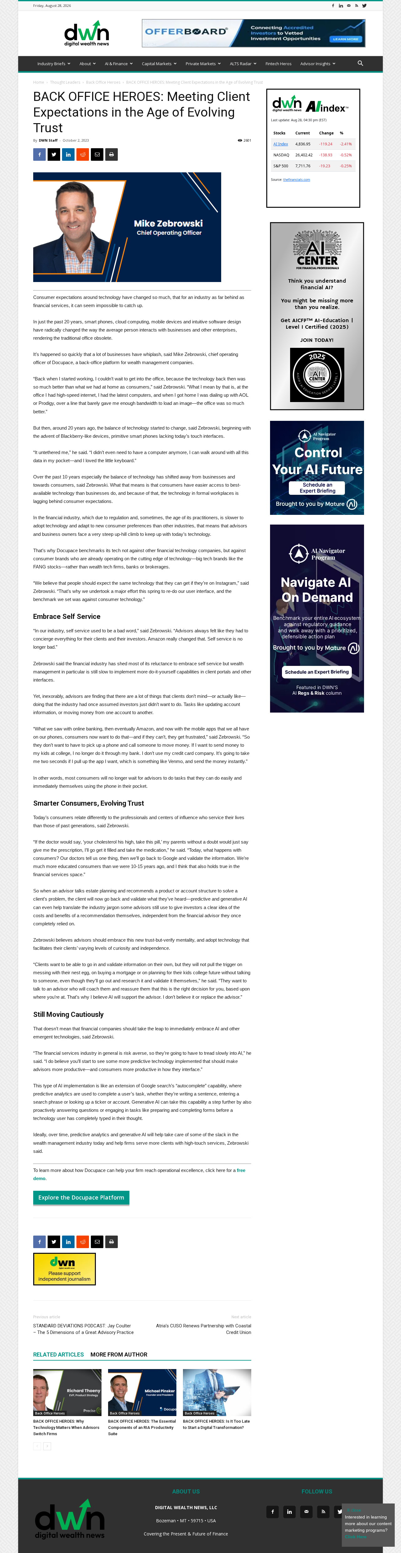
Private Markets (201, 63)
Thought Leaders (65, 82)
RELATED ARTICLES (58, 1354)
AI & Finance (116, 63)
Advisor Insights (315, 63)
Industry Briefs (51, 63)
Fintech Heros (279, 63)
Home (38, 82)
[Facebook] (333, 5)
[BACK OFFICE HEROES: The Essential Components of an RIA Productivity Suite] (142, 1392)
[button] (360, 64)
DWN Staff (48, 140)
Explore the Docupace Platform (81, 1197)
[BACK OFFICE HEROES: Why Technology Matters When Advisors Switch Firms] (67, 1392)
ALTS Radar (241, 63)
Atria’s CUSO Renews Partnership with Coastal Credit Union (203, 1329)
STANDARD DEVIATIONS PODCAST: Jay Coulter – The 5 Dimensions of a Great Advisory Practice (83, 1329)
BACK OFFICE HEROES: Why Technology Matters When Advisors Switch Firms (66, 1427)
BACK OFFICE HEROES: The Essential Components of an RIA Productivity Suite (142, 1427)
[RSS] (356, 5)
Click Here (356, 1536)
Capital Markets (157, 63)
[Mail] (348, 5)
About (85, 63)
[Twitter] (364, 5)
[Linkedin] (340, 5)
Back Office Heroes (103, 82)
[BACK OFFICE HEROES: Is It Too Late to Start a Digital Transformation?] (217, 1392)
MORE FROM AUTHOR (119, 1354)
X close (354, 1510)
